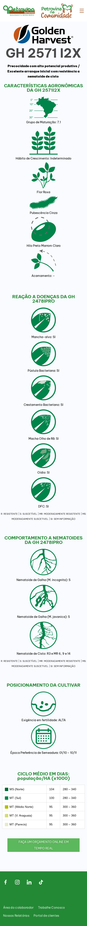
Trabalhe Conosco (51, 907)
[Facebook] (5, 882)
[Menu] (82, 11)
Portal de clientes (46, 916)
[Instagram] (17, 882)
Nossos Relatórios (16, 916)
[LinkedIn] (29, 882)
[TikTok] (41, 882)
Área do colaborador (18, 907)
